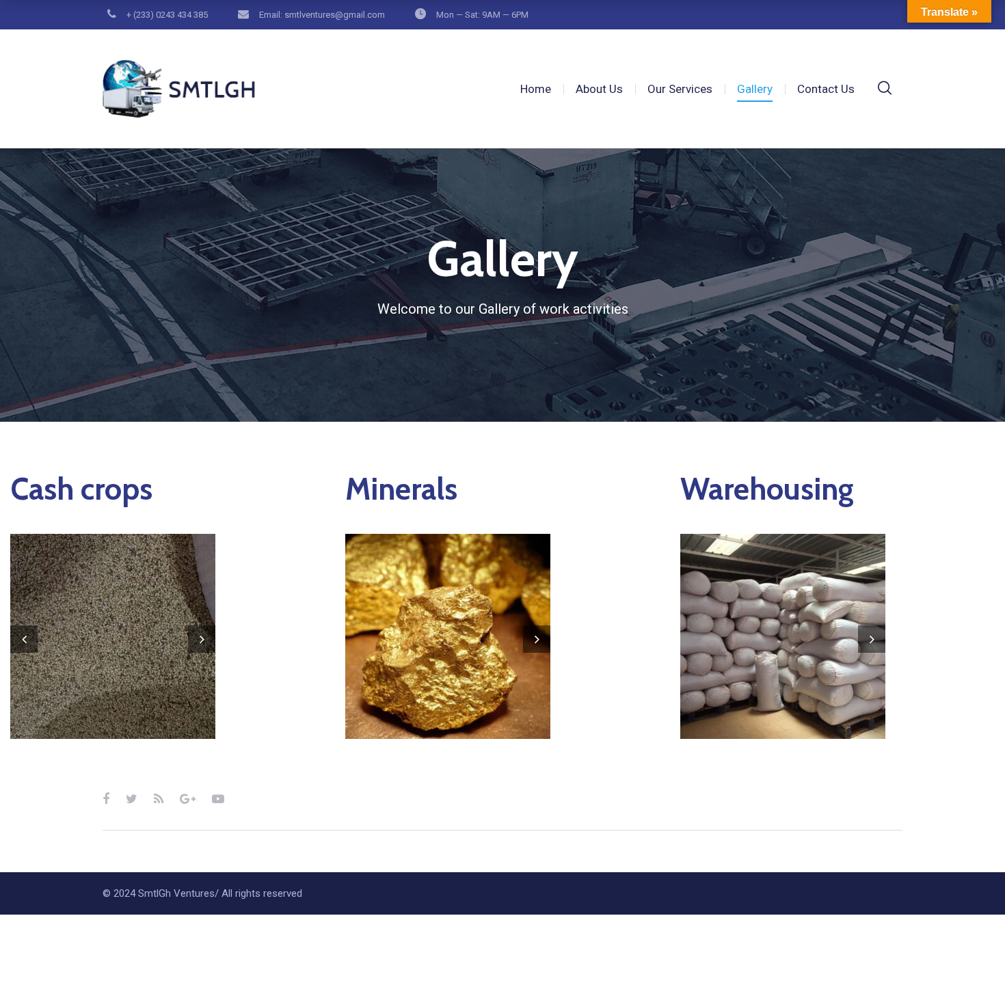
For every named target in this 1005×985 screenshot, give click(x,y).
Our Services (679, 89)
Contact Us (826, 89)
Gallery (755, 89)
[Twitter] (131, 799)
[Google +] (188, 799)
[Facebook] (106, 799)
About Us (599, 89)
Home (535, 89)
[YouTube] (218, 799)
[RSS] (158, 799)
